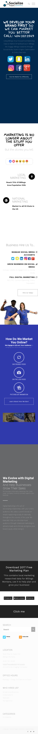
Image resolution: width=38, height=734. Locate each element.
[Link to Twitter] (30, 731)
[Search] (28, 4)
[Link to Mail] (33, 731)
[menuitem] (28, 4)
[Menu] (32, 4)
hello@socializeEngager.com (14, 664)
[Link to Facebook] (27, 731)
